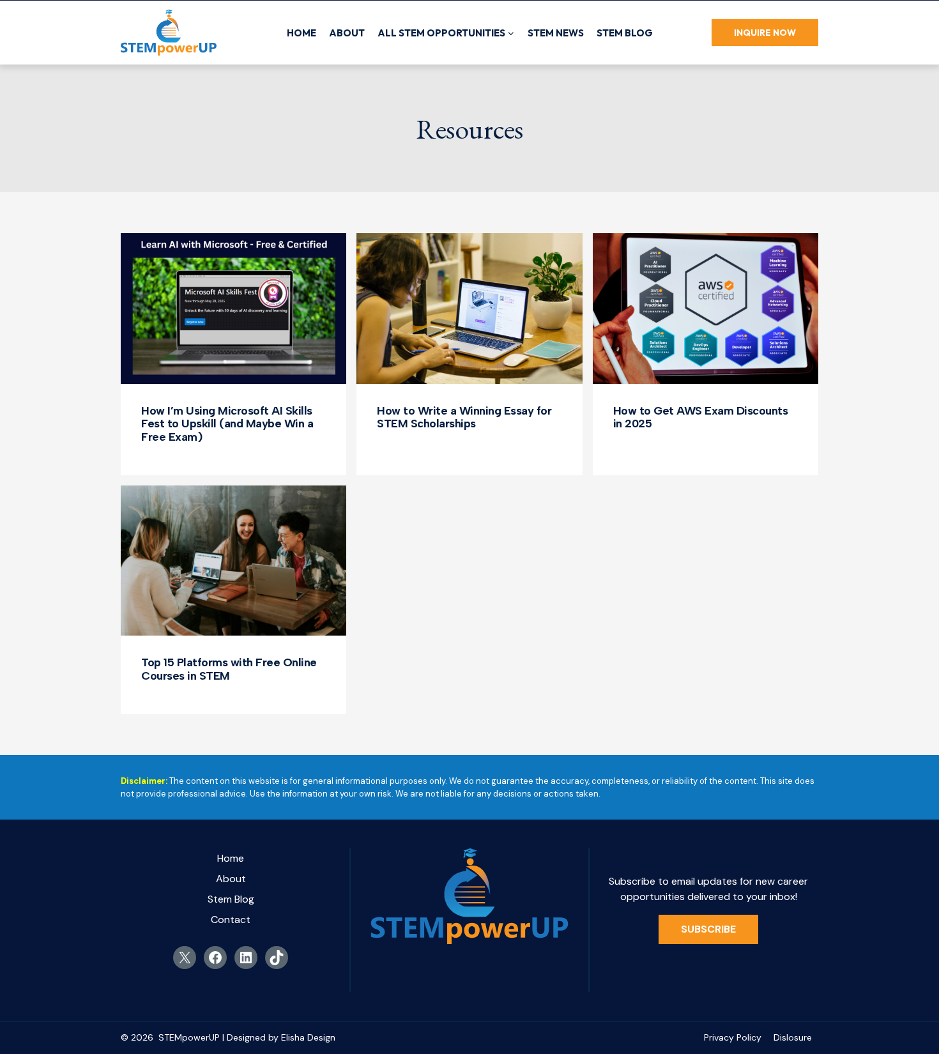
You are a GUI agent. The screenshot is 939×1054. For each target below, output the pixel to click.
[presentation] (233, 308)
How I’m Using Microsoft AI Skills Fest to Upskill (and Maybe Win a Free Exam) (227, 424)
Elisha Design (308, 1037)
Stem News (556, 33)
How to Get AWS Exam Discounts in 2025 (700, 417)
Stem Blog (625, 33)
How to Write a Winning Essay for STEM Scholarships (464, 417)
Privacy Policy (732, 1037)
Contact (230, 919)
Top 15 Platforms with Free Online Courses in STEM (229, 669)
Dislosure (793, 1037)
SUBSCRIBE (708, 929)
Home (301, 33)
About (347, 33)
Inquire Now (765, 32)
